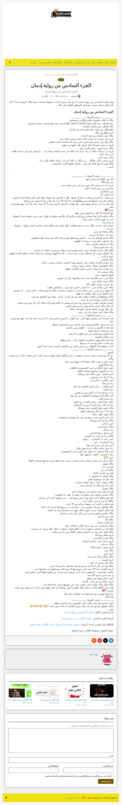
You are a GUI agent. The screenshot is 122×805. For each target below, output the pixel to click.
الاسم (111, 756)
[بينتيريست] (99, 640)
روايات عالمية (68, 62)
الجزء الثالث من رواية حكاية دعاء (21, 700)
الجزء (67, 74)
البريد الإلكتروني (108, 766)
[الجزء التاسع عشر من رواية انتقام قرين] (102, 691)
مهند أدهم (74, 96)
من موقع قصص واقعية (75, 798)
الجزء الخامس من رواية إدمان (76, 618)
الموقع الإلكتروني (53, 766)
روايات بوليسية (80, 62)
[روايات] (61, 13)
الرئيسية (113, 62)
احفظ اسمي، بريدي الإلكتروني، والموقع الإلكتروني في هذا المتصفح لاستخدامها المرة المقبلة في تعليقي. (78, 776)
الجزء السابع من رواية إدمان (78, 612)
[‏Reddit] (94, 640)
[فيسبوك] (111, 640)
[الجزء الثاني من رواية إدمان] (47, 691)
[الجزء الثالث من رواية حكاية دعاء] (20, 691)
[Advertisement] (97, 40)
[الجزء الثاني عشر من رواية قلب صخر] (74, 691)
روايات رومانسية (102, 62)
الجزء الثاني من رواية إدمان (50, 700)
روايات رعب (91, 62)
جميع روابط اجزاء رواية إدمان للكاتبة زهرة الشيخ (54, 624)
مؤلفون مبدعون (45, 62)
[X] (105, 640)
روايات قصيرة (57, 62)
